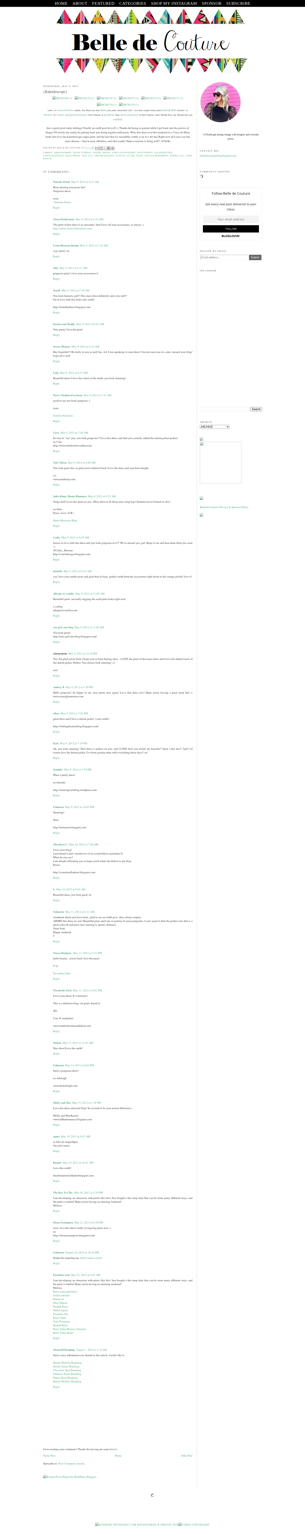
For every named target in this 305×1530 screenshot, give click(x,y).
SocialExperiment (156, 155)
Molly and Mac (62, 1103)
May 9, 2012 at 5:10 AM (94, 245)
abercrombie (62, 152)
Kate (56, 743)
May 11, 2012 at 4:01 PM (87, 990)
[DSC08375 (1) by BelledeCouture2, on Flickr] (129, 98)
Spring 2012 (177, 155)
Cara (56, 432)
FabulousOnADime (65, 110)
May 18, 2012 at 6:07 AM (75, 1136)
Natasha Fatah (61, 182)
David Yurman (82, 152)
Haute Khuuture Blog (65, 520)
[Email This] (97, 148)
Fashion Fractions (63, 415)
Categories (132, 3)
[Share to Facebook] (109, 148)
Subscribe (238, 3)
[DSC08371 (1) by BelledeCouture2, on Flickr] (173, 98)
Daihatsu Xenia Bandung (67, 1374)
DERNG (110, 114)
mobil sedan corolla (91, 1258)
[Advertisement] (231, 371)
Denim (97, 152)
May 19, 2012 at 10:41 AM (78, 1162)
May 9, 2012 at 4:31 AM (89, 219)
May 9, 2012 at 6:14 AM (85, 346)
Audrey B (58, 687)
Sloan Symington (63, 1222)
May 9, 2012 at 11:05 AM (90, 593)
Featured (103, 3)
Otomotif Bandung (64, 1350)
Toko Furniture (61, 1321)
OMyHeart (47, 114)
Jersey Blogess (61, 346)
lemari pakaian (61, 1295)
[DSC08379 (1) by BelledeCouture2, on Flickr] (129, 104)
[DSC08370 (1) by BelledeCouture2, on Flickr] (106, 104)
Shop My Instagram (174, 3)
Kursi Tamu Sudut (63, 1333)
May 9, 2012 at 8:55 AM (102, 496)
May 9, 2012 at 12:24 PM (82, 653)
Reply (56, 207)
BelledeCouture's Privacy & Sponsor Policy (224, 507)
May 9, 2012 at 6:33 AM (74, 373)
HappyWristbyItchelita (77, 114)
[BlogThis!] (101, 148)
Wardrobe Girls (62, 990)
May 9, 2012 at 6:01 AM (90, 324)
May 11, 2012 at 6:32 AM (79, 912)
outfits (121, 155)
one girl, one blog (63, 627)
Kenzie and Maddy (64, 324)
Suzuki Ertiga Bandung (66, 1366)
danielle (57, 571)
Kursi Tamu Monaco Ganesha (69, 1329)
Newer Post (49, 1455)
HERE (103, 110)
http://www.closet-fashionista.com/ (72, 228)
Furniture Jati (61, 1275)
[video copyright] (194, 1524)
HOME (61, 3)
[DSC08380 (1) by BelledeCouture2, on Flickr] (62, 98)
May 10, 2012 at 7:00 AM (83, 844)
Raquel (57, 1162)
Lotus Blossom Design (66, 245)
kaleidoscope (163, 152)
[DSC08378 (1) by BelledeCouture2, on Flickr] (84, 98)
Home (118, 1455)
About (79, 3)
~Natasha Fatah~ (62, 202)
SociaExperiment (131, 114)
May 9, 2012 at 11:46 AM (89, 627)
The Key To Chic (63, 1192)
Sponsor (212, 3)
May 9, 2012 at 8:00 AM (82, 462)
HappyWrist (144, 152)
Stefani (57, 1043)
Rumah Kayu (60, 1306)
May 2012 (87, 155)
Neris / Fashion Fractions (67, 395)
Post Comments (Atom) (71, 1463)
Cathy (56, 537)
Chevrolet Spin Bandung (67, 1370)
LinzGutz (60, 114)
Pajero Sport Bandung (65, 1377)
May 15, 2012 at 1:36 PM (86, 1103)
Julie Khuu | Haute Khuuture (70, 496)
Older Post (187, 1455)
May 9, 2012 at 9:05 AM (75, 537)
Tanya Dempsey (62, 953)
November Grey (62, 973)
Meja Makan (60, 1303)
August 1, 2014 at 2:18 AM (91, 1350)
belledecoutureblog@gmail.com (218, 155)
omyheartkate (104, 155)
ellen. (56, 713)
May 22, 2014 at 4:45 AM (85, 1275)
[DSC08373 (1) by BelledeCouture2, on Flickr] (151, 98)
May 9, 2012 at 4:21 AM (85, 182)
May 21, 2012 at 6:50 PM (88, 1222)
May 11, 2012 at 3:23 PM (87, 953)
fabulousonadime (123, 152)
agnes (56, 1136)
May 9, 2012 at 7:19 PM (73, 743)
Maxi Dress (73, 155)
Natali (56, 290)
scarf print (135, 155)
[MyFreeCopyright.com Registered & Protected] (136, 1524)
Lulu (56, 373)
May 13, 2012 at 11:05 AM (77, 1043)
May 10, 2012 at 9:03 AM (70, 889)
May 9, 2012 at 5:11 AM (73, 268)
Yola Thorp (60, 462)
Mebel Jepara (60, 1310)
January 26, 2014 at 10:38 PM (82, 1252)
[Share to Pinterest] (113, 148)
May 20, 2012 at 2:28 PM (88, 1192)
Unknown (58, 807)
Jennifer (58, 769)
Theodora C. (60, 844)
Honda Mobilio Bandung (67, 1362)
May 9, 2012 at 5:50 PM (79, 687)
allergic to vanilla (63, 593)
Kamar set (58, 1299)
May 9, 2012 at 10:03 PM (79, 807)
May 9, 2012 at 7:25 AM (97, 395)
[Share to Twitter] (105, 148)
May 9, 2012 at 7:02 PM (74, 713)
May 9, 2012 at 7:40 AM (74, 432)
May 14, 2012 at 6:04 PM (79, 1065)
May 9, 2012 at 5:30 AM (75, 290)
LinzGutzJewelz (53, 155)
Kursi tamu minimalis (65, 1291)
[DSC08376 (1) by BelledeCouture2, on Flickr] (106, 98)
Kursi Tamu (59, 1318)
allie (55, 268)
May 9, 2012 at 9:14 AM (78, 571)
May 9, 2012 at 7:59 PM (78, 769)
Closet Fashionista (63, 219)
